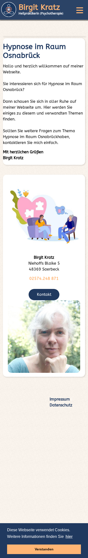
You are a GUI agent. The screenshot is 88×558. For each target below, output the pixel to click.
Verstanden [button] (44, 549)
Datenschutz (61, 405)
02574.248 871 (44, 278)
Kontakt (44, 294)
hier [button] (69, 536)
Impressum (60, 399)
